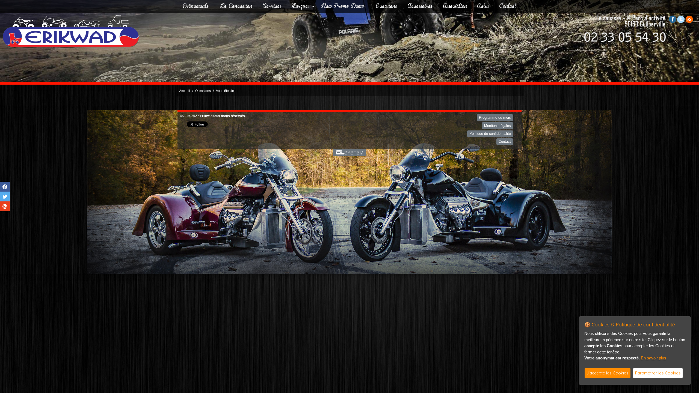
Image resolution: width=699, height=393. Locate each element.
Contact (507, 6)
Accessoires (420, 6)
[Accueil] (71, 31)
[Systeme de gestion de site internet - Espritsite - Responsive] (349, 152)
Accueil (184, 91)
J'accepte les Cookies (608, 373)
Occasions (386, 6)
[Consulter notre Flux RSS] (689, 19)
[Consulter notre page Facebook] (673, 19)
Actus (483, 6)
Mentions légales (497, 126)
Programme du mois (495, 117)
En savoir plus (653, 358)
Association (455, 6)
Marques (301, 6)
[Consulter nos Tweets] (681, 19)
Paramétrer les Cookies (658, 373)
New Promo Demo (342, 6)
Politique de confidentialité (490, 134)
